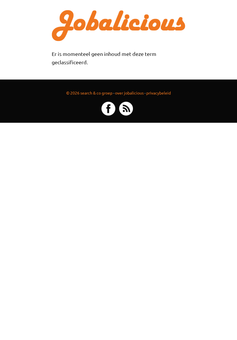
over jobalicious (129, 92)
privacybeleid (158, 92)
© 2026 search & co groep (89, 92)
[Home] (118, 25)
